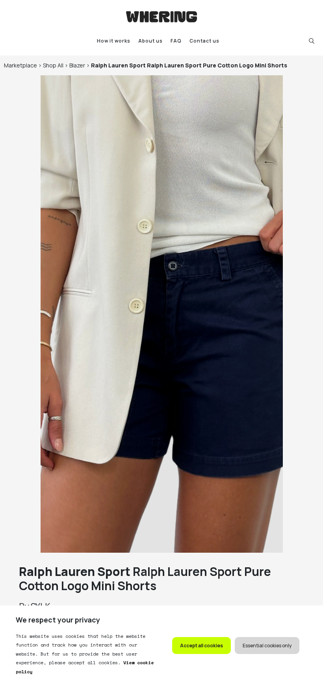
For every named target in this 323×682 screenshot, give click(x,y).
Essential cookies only (267, 645)
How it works (113, 40)
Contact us (204, 40)
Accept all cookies (201, 645)
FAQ (176, 40)
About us (150, 40)
